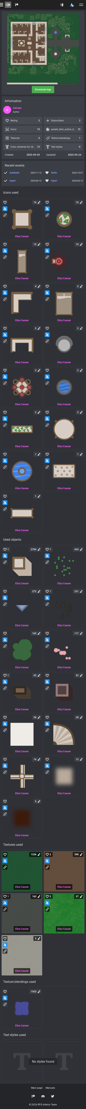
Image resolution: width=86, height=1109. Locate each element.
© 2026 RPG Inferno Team (43, 1104)
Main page (36, 1088)
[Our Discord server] (43, 1096)
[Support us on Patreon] (33, 1096)
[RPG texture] (22, 871)
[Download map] (43, 48)
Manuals (50, 1088)
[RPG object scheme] (22, 566)
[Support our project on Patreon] (17, 5)
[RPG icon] (22, 219)
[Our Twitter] (53, 1096)
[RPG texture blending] (22, 1008)
